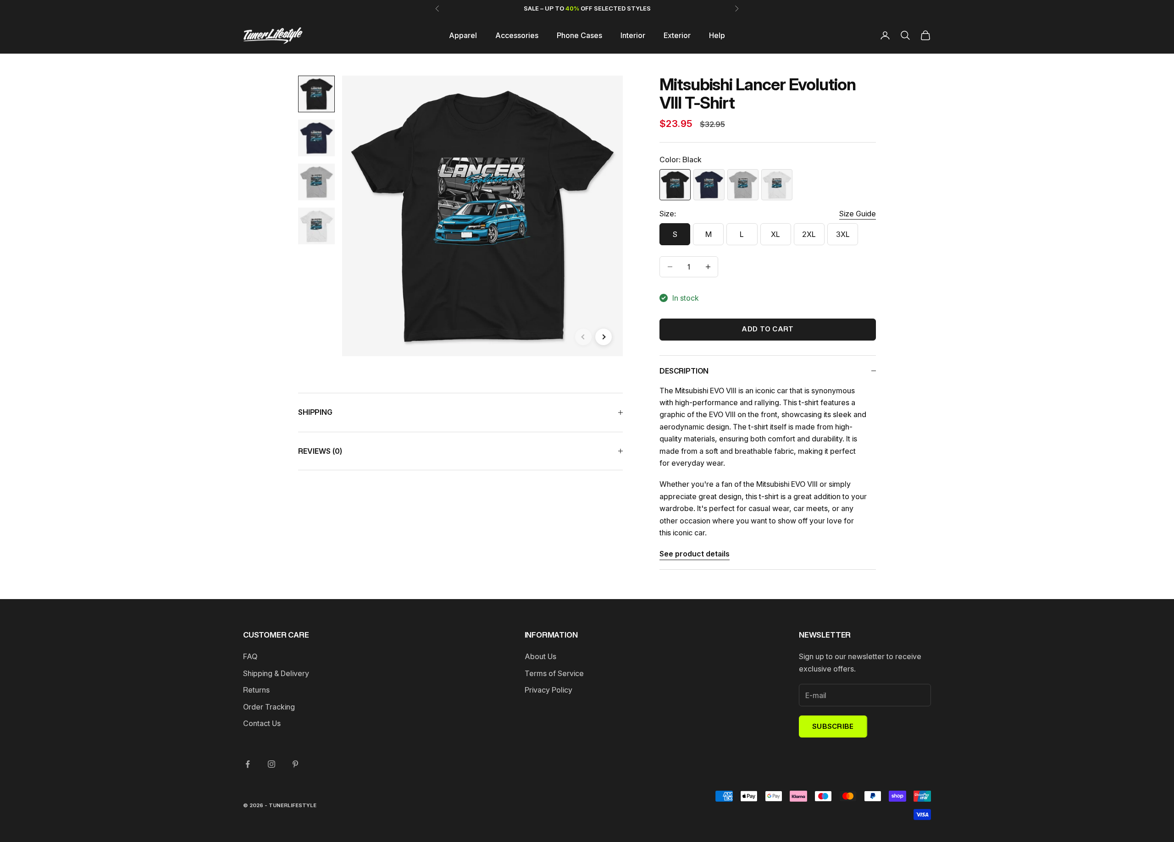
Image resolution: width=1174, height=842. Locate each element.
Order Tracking (269, 706)
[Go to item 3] (316, 182)
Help (717, 35)
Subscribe (833, 726)
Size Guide (857, 213)
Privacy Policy (548, 689)
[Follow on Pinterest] (295, 764)
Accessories (516, 35)
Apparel (463, 35)
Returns (256, 689)
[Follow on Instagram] (271, 764)
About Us (540, 656)
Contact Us (262, 723)
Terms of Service (554, 673)
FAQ (250, 656)
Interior (632, 35)
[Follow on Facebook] (247, 764)
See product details (694, 553)
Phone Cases (579, 35)
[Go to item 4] (316, 226)
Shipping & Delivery (276, 673)
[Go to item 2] (316, 138)
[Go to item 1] (316, 94)
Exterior (677, 35)
